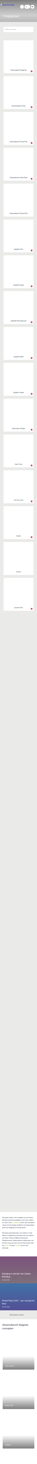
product (7, 1245)
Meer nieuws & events (17, 1315)
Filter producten (10, 29)
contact (17, 1245)
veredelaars (16, 1222)
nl (26, 6)
